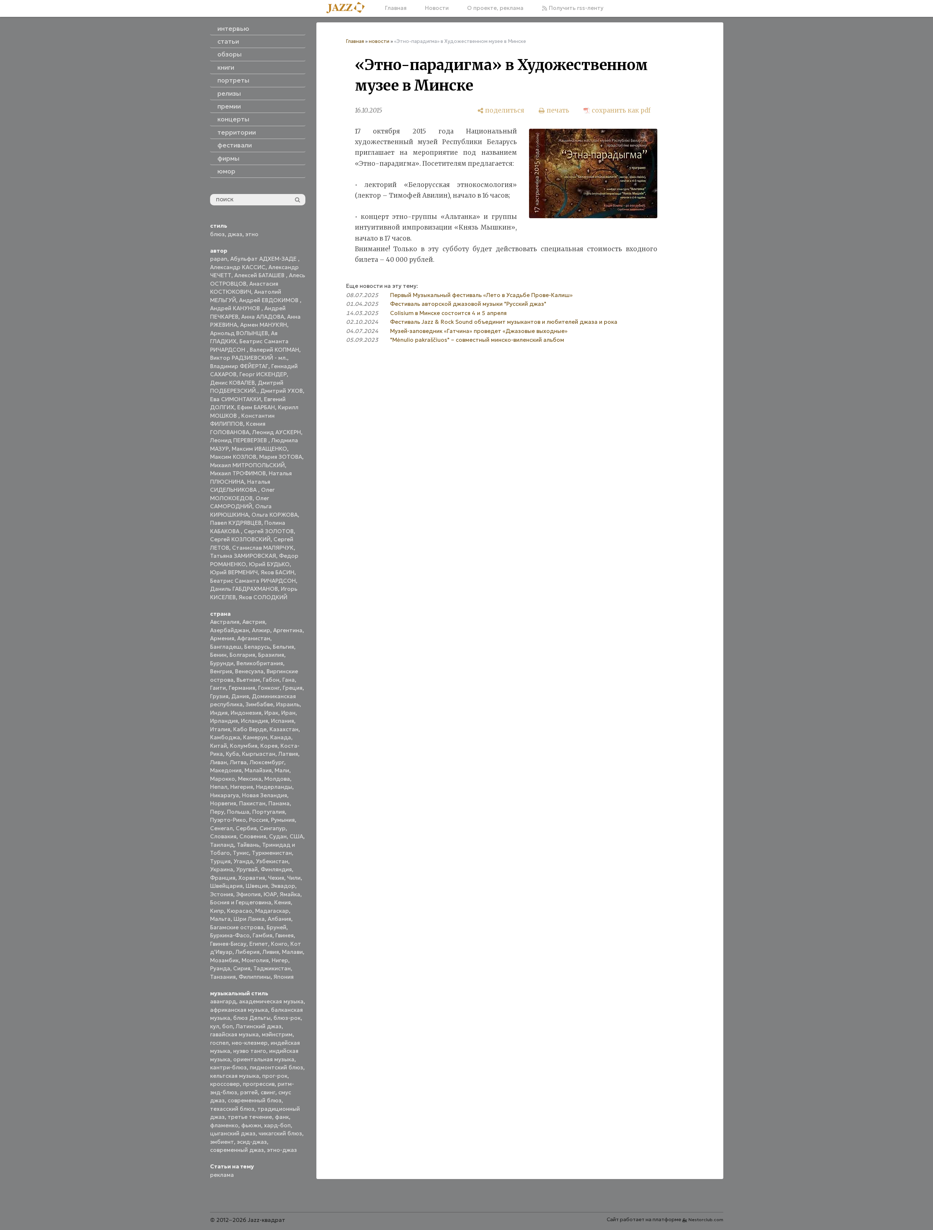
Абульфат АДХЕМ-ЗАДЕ (264, 258)
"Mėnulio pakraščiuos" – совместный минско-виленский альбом (477, 339)
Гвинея (284, 935)
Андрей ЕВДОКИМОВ (269, 300)
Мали (282, 770)
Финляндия (276, 869)
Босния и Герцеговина (240, 902)
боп (227, 1026)
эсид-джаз (252, 1141)
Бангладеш (225, 646)
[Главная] (348, 8)
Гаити (218, 687)
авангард (223, 1001)
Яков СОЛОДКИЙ (263, 597)
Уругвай (247, 869)
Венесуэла (249, 671)
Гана (288, 679)
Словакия (223, 836)
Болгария (242, 654)
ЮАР (270, 894)
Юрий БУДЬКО (269, 564)
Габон (271, 679)
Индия (219, 712)
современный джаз (237, 1149)
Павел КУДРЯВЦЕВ (235, 522)
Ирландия (224, 720)
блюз (217, 234)
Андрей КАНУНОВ (235, 308)
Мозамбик (224, 960)
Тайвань (248, 844)
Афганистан (253, 638)
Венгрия (221, 671)
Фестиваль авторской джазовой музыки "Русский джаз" (468, 303)
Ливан (218, 762)
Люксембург (267, 762)
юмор (226, 171)
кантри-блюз (228, 1067)
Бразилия (271, 654)
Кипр (217, 910)
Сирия (241, 968)
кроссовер (225, 1083)
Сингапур (273, 828)
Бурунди (222, 663)
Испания (282, 720)
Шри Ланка (249, 918)
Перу (217, 811)
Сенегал (221, 828)
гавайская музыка (234, 1034)
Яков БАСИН (277, 572)
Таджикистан (272, 968)
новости (379, 41)
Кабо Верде (250, 729)
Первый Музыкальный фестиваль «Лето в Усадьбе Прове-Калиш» (481, 295)
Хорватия (251, 877)
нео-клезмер (250, 1042)
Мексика (249, 778)
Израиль (288, 704)
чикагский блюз (280, 1133)
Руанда (220, 968)
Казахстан (283, 729)
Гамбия (262, 935)
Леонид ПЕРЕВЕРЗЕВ (239, 440)
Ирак (271, 712)
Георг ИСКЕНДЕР (263, 374)
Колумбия (243, 745)
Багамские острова (237, 927)
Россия (258, 819)
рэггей (249, 1092)
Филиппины (255, 976)
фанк (282, 1116)
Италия (220, 729)
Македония (226, 770)
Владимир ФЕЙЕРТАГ (239, 366)
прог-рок (274, 1075)
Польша (238, 811)
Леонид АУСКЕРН (276, 432)
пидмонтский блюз (276, 1067)
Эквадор (283, 885)
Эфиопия (248, 894)
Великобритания (259, 663)
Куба (232, 753)
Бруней (276, 927)
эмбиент (222, 1141)
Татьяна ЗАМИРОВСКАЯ (243, 555)
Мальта (220, 918)
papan (218, 258)
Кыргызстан (258, 753)
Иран (288, 712)
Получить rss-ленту (575, 7)
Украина (221, 869)
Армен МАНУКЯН (263, 324)
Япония (283, 976)
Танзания (223, 976)
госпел (219, 1042)
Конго (279, 943)
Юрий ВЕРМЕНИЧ (234, 572)
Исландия (254, 720)
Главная (396, 7)
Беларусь (257, 646)
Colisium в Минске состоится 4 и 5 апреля (448, 313)
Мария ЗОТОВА (280, 456)
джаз (235, 234)
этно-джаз (282, 1149)
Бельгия (283, 646)
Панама (279, 803)
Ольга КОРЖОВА (274, 514)
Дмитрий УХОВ (281, 390)
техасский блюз (232, 1108)
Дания (240, 696)
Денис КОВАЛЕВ (232, 382)
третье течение (250, 1116)
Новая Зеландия (264, 795)
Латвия (288, 753)
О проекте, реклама (495, 7)
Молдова (277, 778)
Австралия (224, 621)
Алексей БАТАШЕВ (260, 275)
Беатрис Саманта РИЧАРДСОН (253, 580)
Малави (292, 951)
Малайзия (258, 770)
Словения (252, 836)
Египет (258, 943)
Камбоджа (225, 737)
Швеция (257, 885)
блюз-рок (287, 1017)
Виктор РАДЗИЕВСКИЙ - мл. (248, 357)
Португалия (268, 811)
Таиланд (222, 844)
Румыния (283, 819)
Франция (222, 877)
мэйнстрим (277, 1034)
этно (251, 234)
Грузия (219, 696)
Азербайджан (229, 630)
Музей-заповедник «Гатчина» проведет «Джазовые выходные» (478, 330)
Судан (278, 836)
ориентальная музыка (263, 1059)
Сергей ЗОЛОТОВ (269, 531)
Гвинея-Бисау (228, 943)
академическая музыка (271, 1001)
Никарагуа (224, 795)
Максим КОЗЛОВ (233, 456)
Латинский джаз (259, 1026)
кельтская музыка (234, 1075)
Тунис (241, 852)
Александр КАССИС (237, 267)
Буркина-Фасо (230, 935)
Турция (220, 861)
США (296, 836)
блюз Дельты (252, 1017)
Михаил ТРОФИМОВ (238, 473)
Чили (294, 877)
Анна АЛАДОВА (262, 316)
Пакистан (252, 803)
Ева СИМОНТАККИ (235, 399)
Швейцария (226, 885)
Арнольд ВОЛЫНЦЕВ (239, 333)
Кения (282, 902)
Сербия (246, 828)
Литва (238, 762)
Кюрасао (239, 910)
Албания (279, 918)
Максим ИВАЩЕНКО (259, 448)
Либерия (247, 951)
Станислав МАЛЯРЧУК (263, 547)
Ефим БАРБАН (256, 407)
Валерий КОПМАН (274, 349)
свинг (268, 1092)
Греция (292, 687)
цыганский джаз (233, 1133)
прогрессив (259, 1083)
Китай (218, 745)
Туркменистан (272, 852)
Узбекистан (272, 861)
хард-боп (277, 1125)
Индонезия (246, 712)
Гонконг (269, 687)
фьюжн (251, 1125)
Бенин (218, 654)
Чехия (276, 877)
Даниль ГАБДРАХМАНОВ (244, 588)
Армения (222, 638)
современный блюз (255, 1100)
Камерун (255, 737)
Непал (218, 786)
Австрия (253, 621)
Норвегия (223, 803)
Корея (269, 745)
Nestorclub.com (705, 1219)
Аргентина (287, 630)
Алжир (261, 630)
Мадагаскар (272, 910)
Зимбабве (259, 704)
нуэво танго (249, 1050)
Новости (437, 7)
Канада (280, 737)
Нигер (280, 960)
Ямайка (290, 894)
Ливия (270, 951)
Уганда (243, 861)
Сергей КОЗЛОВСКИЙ (240, 539)
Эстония (221, 894)
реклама (222, 1174)
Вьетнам (248, 679)
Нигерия (241, 786)
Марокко (222, 778)
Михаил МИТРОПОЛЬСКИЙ (247, 465)
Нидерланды (274, 786)
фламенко (224, 1125)
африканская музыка (239, 1009)
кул (214, 1026)
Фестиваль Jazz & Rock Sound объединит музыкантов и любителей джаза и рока (503, 321)
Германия (242, 687)
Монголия (255, 960)
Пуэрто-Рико (228, 819)
